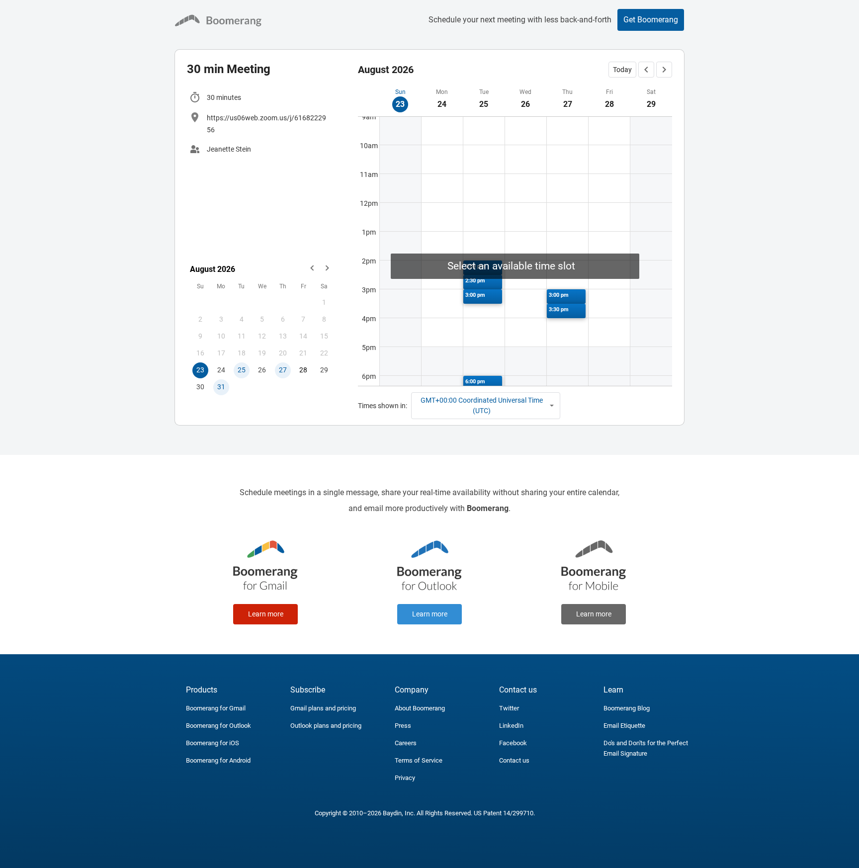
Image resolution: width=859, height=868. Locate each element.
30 (200, 387)
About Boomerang (420, 708)
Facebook (513, 743)
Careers (406, 743)
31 (221, 387)
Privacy (405, 777)
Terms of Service (418, 760)
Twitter (509, 708)
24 (221, 370)
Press (403, 725)
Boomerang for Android (218, 760)
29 (324, 370)
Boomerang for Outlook (218, 725)
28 (303, 370)
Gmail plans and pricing (323, 708)
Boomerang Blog (626, 708)
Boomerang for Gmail (216, 708)
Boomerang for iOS (212, 743)
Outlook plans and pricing (325, 725)
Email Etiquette (624, 725)
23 (200, 370)
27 (283, 370)
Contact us (514, 760)
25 (242, 370)
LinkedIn (511, 725)
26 (262, 370)
